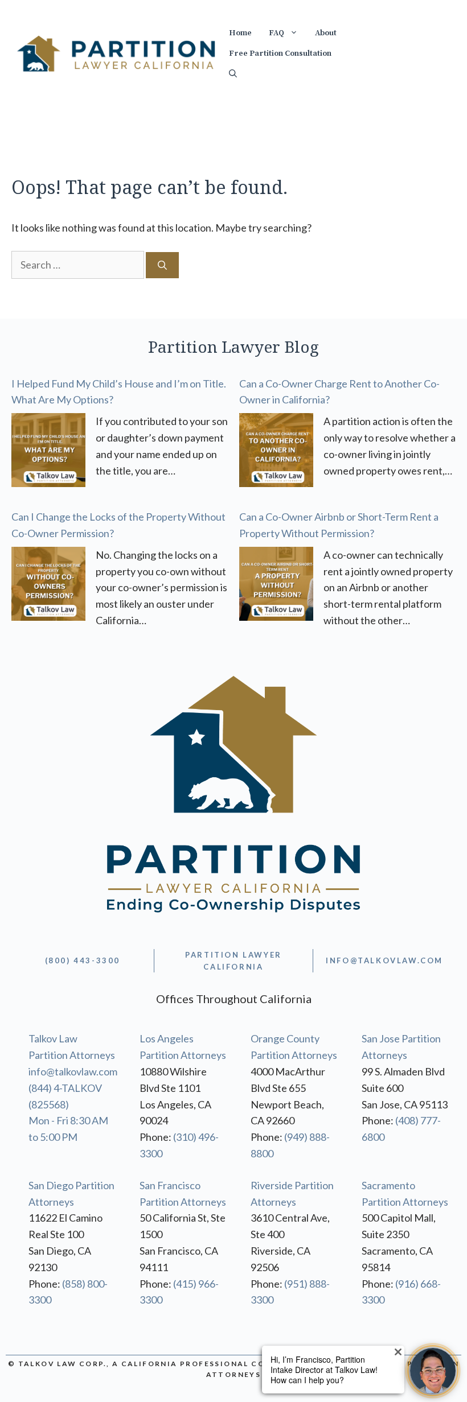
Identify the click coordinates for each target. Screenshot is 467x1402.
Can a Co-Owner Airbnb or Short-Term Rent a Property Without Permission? (339, 524)
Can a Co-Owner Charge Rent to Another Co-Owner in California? (339, 391)
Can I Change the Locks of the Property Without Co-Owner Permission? (118, 524)
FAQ (276, 33)
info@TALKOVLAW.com (384, 960)
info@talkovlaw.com (72, 1071)
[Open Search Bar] (232, 74)
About (326, 33)
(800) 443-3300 (82, 960)
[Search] (162, 265)
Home (240, 33)
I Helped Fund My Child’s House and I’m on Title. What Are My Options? (118, 391)
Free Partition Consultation (280, 53)
